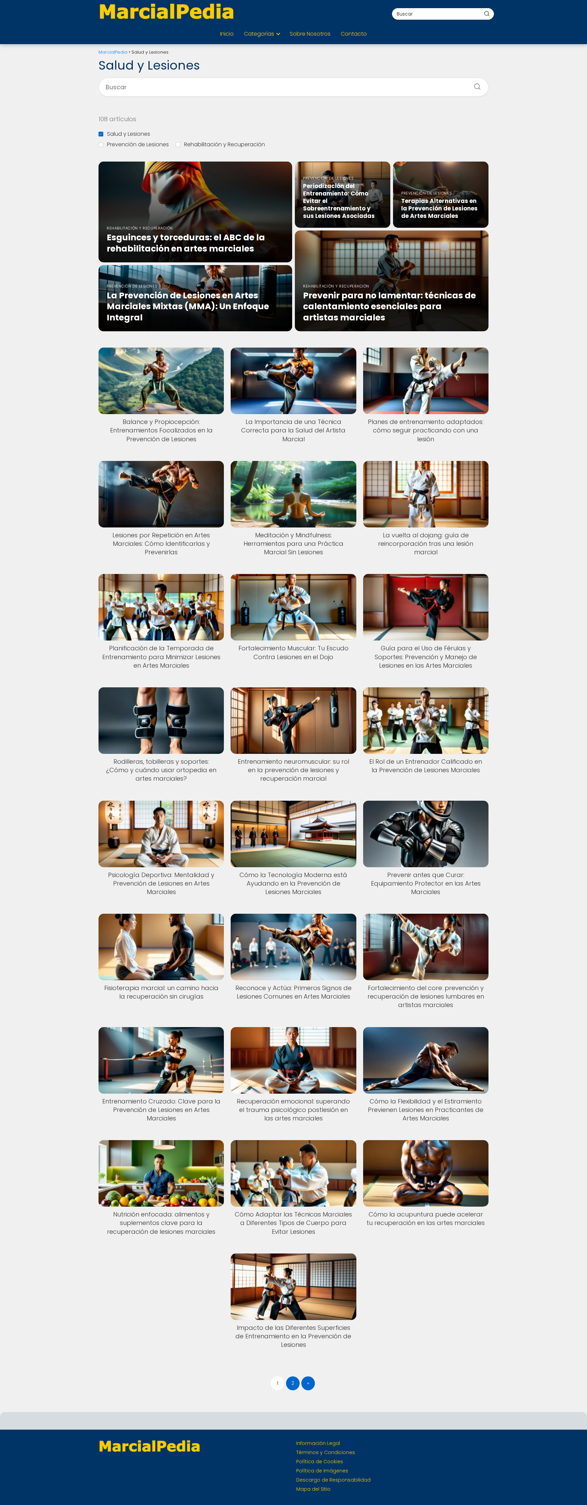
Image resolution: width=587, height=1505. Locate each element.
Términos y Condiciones (325, 1452)
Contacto (354, 34)
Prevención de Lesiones (138, 144)
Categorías (259, 34)
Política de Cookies (319, 1461)
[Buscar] (487, 13)
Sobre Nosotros (310, 34)
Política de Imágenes (322, 1470)
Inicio (227, 34)
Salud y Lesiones (128, 134)
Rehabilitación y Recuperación (224, 144)
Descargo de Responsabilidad (333, 1479)
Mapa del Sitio (313, 1489)
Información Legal (318, 1443)
